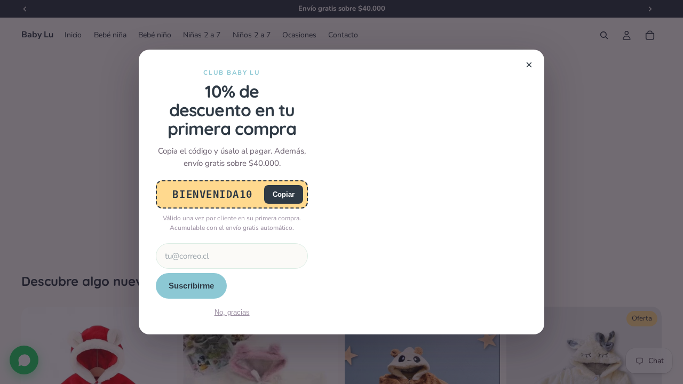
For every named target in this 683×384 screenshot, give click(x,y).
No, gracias (232, 312)
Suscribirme (191, 285)
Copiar (284, 194)
